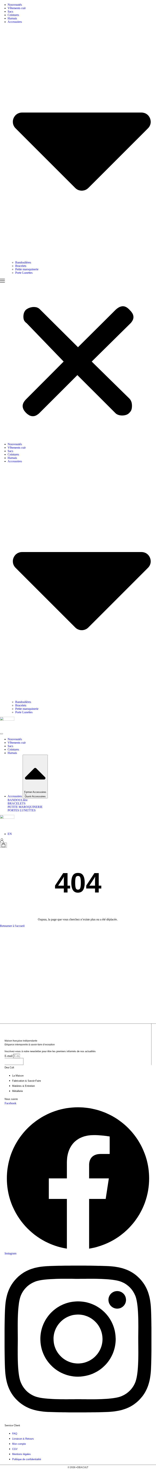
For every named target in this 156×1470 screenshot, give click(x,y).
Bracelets (20, 265)
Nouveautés (15, 4)
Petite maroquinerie (26, 269)
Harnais (12, 18)
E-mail (9, 1055)
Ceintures (13, 15)
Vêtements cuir (17, 8)
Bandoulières (23, 262)
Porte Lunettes (24, 272)
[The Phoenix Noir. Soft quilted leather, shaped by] (140, 975)
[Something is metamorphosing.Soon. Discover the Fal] (15, 940)
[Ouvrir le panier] (3, 845)
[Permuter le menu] (1, 733)
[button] (78, 358)
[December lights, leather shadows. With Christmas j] (78, 967)
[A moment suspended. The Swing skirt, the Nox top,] (46, 950)
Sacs (10, 11)
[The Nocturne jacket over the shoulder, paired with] (109, 953)
